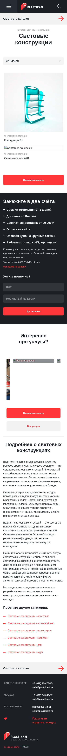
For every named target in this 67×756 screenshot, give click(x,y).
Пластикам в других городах (44, 720)
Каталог (21, 29)
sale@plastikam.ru (42, 687)
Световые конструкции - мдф (25, 652)
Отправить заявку (33, 180)
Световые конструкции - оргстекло (28, 616)
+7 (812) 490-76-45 (42, 683)
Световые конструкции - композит (28, 637)
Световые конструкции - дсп (25, 645)
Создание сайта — (13, 747)
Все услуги (33, 426)
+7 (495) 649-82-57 (42, 695)
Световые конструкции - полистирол (30, 630)
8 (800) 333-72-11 (41, 707)
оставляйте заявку (14, 266)
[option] (33, 361)
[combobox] (33, 61)
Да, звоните (33, 311)
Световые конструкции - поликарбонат (31, 623)
